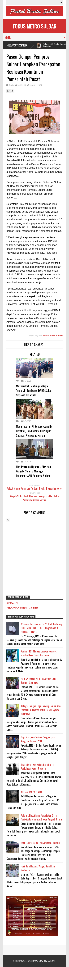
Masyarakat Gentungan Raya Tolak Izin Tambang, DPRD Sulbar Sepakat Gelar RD (34, 390)
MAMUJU (21, 85)
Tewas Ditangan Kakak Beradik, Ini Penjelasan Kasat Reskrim (37, 766)
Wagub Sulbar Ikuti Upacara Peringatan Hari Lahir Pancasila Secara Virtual (34, 498)
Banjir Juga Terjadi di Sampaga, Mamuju (40, 843)
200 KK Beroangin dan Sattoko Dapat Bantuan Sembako (39, 681)
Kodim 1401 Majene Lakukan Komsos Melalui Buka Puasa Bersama (39, 653)
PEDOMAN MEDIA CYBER (22, 607)
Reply (11, 85)
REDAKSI (12, 603)
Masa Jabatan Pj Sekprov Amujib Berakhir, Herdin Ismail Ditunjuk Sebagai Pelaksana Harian (34, 430)
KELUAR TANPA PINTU (31, 792)
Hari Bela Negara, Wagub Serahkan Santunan (38, 868)
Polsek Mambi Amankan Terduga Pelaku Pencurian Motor (34, 488)
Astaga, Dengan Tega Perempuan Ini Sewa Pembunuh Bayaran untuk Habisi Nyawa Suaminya (41, 710)
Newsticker (16, 45)
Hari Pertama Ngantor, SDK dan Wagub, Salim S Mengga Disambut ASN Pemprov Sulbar (33, 471)
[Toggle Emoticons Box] (8, 520)
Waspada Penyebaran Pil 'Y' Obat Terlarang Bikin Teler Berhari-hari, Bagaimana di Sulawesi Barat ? (41, 628)
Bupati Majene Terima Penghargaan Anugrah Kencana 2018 (38, 739)
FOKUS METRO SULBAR (34, 26)
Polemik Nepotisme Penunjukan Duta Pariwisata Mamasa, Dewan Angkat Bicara (41, 817)
